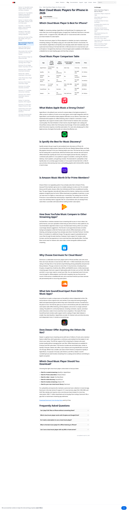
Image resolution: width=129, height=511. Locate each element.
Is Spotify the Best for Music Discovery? (101, 21)
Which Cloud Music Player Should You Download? (100, 44)
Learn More (39, 508)
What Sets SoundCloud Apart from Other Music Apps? (101, 37)
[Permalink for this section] (41, 25)
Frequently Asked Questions (101, 47)
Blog (40, 7)
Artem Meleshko (47, 16)
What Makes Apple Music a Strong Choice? (101, 17)
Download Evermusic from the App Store (51, 400)
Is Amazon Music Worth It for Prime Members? (101, 25)
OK (124, 508)
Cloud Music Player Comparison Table (102, 14)
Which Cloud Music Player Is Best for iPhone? (101, 10)
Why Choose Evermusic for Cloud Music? (101, 33)
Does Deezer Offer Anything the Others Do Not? (102, 41)
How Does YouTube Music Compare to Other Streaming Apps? (101, 29)
